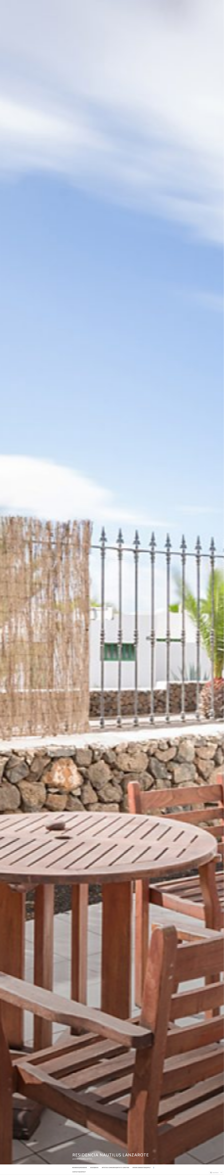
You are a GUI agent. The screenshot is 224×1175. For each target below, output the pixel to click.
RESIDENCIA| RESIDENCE (79, 1167)
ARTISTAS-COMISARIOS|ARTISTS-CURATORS (115, 1167)
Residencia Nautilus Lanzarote (110, 1154)
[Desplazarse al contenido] (154, 1167)
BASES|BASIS (94, 1167)
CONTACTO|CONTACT (79, 1172)
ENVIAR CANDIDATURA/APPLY (142, 1167)
